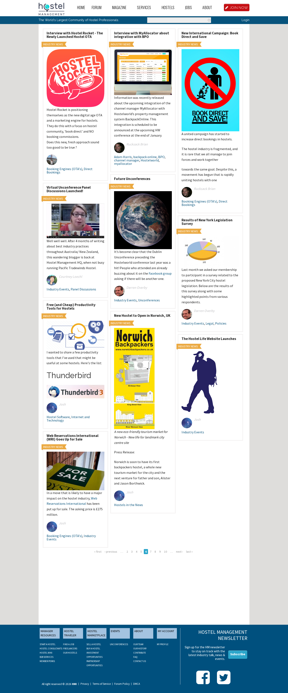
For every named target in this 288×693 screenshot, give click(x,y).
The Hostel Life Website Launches (209, 338)
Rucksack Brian (137, 144)
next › (179, 551)
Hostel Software (58, 417)
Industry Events (125, 300)
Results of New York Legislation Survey (207, 222)
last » (189, 551)
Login (245, 20)
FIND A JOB (68, 644)
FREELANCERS (70, 648)
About (207, 7)
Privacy (85, 684)
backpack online (145, 157)
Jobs (188, 7)
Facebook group (160, 273)
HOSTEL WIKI (46, 652)
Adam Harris (123, 157)
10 (165, 551)
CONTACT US (139, 661)
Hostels (167, 7)
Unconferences (149, 300)
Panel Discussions (83, 289)
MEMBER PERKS (47, 661)
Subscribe (237, 654)
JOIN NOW (239, 7)
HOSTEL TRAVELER (70, 633)
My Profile (162, 644)
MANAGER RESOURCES (48, 633)
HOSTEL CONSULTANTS (51, 648)
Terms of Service (102, 684)
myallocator (123, 163)
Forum (96, 7)
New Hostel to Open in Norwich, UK (142, 315)
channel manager (126, 160)
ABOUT (138, 631)
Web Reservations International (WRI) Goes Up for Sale (72, 437)
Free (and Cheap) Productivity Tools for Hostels (71, 306)
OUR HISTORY (140, 648)
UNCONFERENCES (119, 644)
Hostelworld (150, 160)
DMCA (136, 684)
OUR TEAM (138, 644)
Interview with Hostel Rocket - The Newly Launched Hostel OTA (75, 35)
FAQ (135, 656)
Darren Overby (136, 287)
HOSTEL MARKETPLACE (96, 633)
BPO (161, 157)
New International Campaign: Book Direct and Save (210, 35)
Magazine (119, 7)
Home (81, 7)
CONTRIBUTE (139, 652)
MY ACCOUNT (166, 631)
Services (144, 7)
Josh (62, 404)
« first (97, 551)
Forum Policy (122, 684)
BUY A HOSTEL (93, 648)
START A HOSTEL (47, 644)
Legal (210, 323)
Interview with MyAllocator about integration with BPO (141, 35)
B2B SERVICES (46, 656)
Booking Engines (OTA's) (64, 169)
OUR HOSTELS (70, 652)
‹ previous (111, 551)
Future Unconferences (132, 178)
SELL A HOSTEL (93, 644)
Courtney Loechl (70, 276)
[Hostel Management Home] (52, 9)
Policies (220, 323)
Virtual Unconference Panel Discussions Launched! (69, 189)
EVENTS (115, 631)
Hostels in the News (128, 505)
